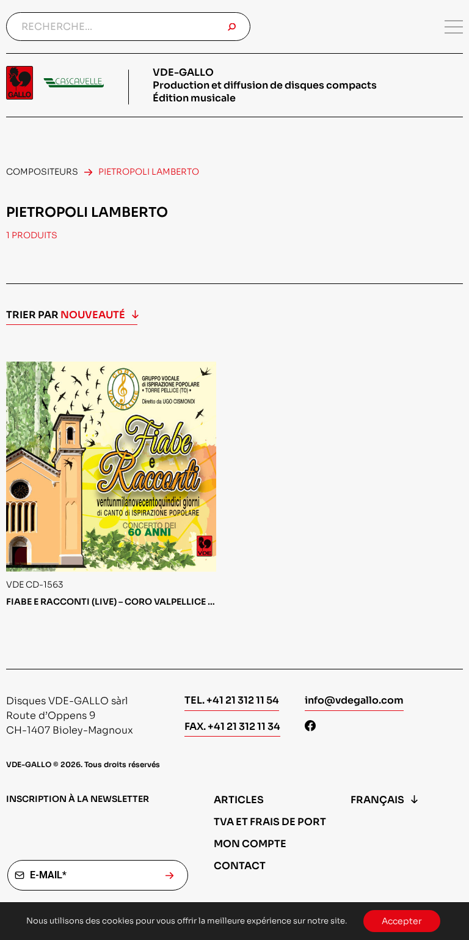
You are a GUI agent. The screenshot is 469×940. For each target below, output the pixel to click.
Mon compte (250, 843)
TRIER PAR (65, 314)
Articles (239, 799)
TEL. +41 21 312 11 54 (231, 700)
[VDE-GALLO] (55, 83)
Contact (240, 865)
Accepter (402, 921)
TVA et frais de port (270, 821)
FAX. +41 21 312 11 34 (232, 726)
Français (377, 799)
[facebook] (310, 727)
